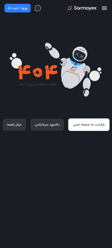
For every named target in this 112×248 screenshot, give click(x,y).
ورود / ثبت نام (17, 8)
